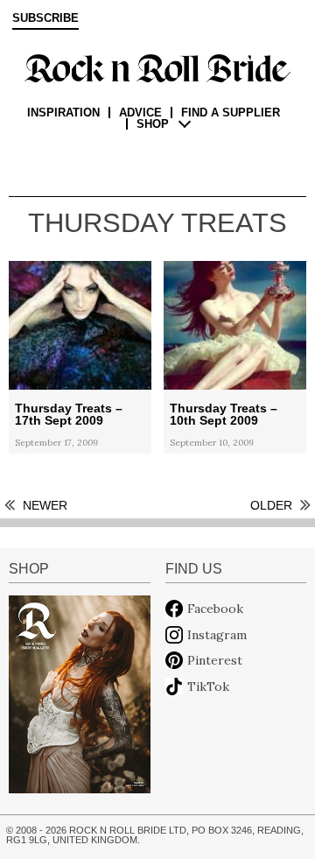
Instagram (217, 635)
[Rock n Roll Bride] (157, 67)
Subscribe (45, 18)
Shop (152, 123)
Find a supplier (230, 112)
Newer (45, 505)
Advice (140, 112)
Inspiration (63, 112)
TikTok (208, 686)
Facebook (215, 608)
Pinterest (214, 660)
